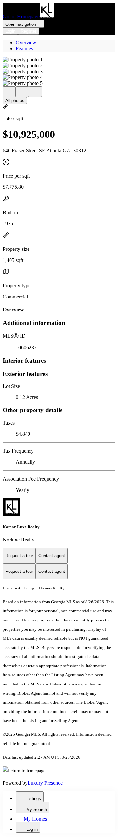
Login (10, 31)
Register (28, 31)
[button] (59, 60)
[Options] (9, 91)
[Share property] (35, 91)
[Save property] (22, 91)
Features (24, 48)
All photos (14, 100)
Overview (26, 42)
